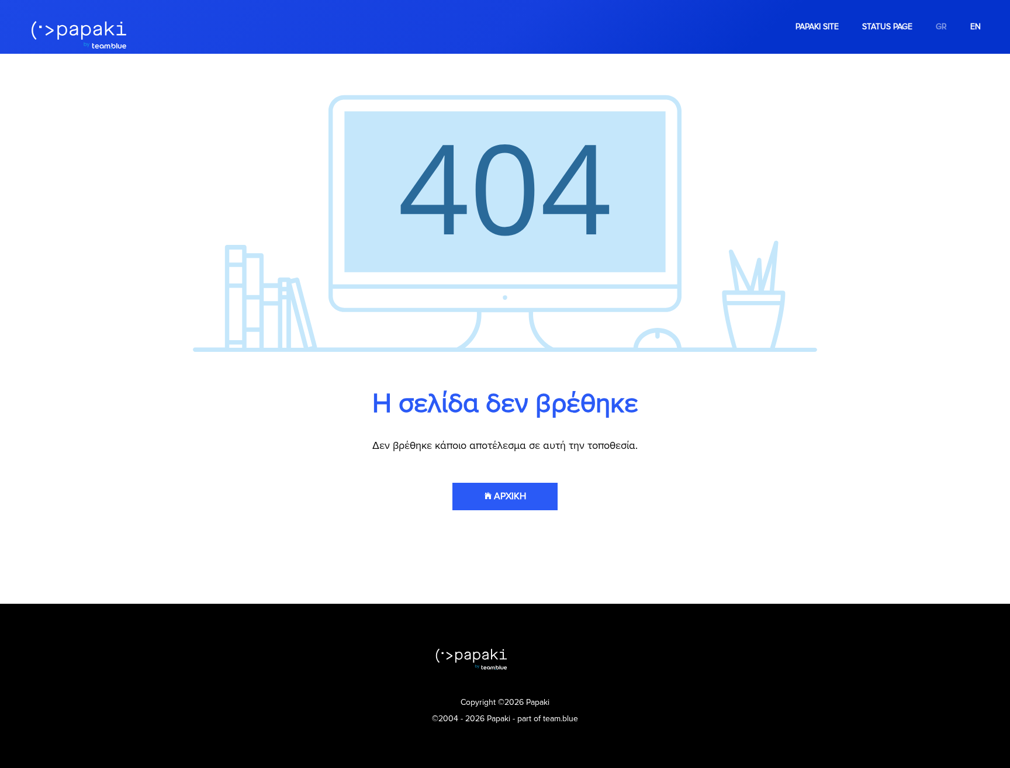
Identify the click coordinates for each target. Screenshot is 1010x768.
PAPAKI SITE (817, 27)
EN (975, 27)
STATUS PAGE (887, 27)
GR (941, 27)
